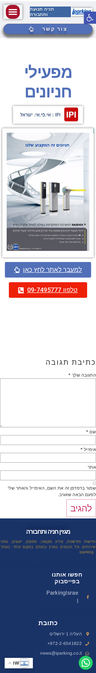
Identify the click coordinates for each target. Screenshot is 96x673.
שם (91, 431)
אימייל (88, 449)
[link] (90, 18)
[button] (13, 12)
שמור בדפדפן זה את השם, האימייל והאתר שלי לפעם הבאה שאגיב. (52, 491)
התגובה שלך (82, 375)
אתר (92, 467)
